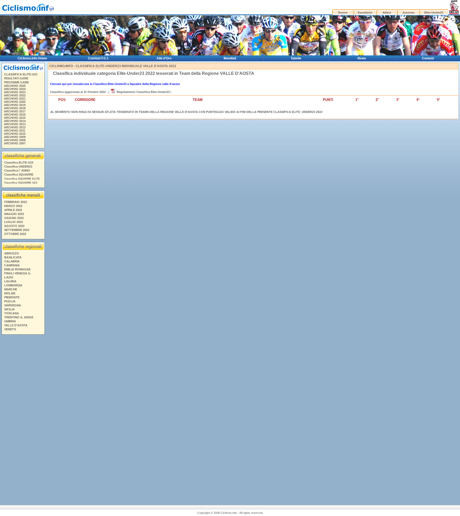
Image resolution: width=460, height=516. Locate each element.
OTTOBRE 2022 (15, 233)
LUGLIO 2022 (13, 222)
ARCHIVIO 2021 (15, 98)
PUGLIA (9, 301)
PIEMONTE (11, 297)
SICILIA (9, 309)
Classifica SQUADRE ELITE (22, 178)
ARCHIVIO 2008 (15, 140)
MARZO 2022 (13, 206)
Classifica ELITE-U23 (18, 162)
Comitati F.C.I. (98, 58)
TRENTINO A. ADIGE (18, 317)
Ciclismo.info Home (32, 58)
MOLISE (9, 293)
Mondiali (230, 58)
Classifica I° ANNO (17, 170)
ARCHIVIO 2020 (15, 101)
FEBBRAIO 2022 (15, 202)
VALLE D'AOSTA (15, 325)
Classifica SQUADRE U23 (20, 182)
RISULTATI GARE (16, 78)
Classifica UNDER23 (18, 166)
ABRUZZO (11, 253)
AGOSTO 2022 (14, 225)
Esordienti (365, 12)
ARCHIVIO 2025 (15, 85)
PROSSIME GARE (16, 82)
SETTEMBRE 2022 (16, 229)
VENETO (10, 329)
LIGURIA (10, 281)
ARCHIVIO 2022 (15, 95)
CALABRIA (12, 261)
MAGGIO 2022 (14, 214)
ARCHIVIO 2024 (15, 89)
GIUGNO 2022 (14, 218)
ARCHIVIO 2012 (15, 127)
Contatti (428, 58)
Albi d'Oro (164, 58)
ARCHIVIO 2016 (15, 114)
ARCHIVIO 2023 (15, 92)
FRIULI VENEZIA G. (17, 273)
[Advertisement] (23, 418)
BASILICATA (13, 257)
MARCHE (10, 289)
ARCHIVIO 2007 (15, 143)
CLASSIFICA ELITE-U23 (20, 74)
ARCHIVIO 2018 (15, 108)
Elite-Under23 (433, 12)
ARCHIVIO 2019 (15, 105)
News (362, 58)
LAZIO (8, 277)
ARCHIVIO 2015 (15, 117)
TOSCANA (11, 313)
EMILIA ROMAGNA (17, 269)
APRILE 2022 (13, 210)
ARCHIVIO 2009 (15, 137)
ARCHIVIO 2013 (15, 124)
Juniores (408, 12)
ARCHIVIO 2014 (15, 121)
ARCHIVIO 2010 (15, 133)
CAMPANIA (12, 265)
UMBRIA (10, 321)
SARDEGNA (12, 305)
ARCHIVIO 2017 (15, 111)
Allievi (387, 12)
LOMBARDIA (13, 285)
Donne (342, 12)
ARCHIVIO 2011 (14, 130)
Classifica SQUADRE (18, 174)
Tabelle (296, 58)
